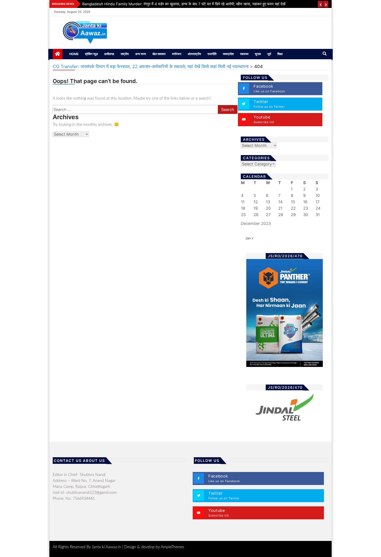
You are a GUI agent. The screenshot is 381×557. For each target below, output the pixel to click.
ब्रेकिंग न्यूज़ (91, 54)
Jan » (249, 238)
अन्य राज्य (140, 54)
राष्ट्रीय (125, 54)
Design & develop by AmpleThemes (154, 547)
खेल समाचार (159, 54)
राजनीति (212, 54)
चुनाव (258, 54)
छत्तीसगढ (109, 54)
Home (74, 54)
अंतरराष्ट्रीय (194, 54)
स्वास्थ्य (244, 54)
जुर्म (269, 54)
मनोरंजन (176, 54)
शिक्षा (280, 54)
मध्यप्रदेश (228, 54)
